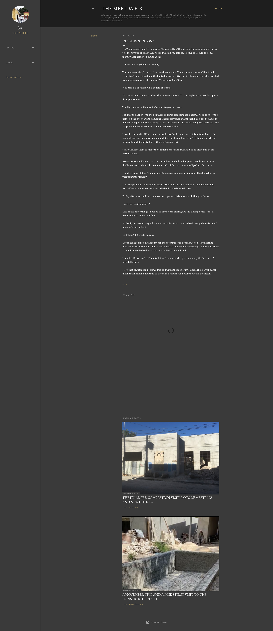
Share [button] (94, 35)
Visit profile (20, 33)
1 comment (133, 507)
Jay (20, 27)
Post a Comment (136, 604)
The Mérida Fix (122, 8)
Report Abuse (14, 77)
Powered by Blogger (159, 622)
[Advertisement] (170, 390)
